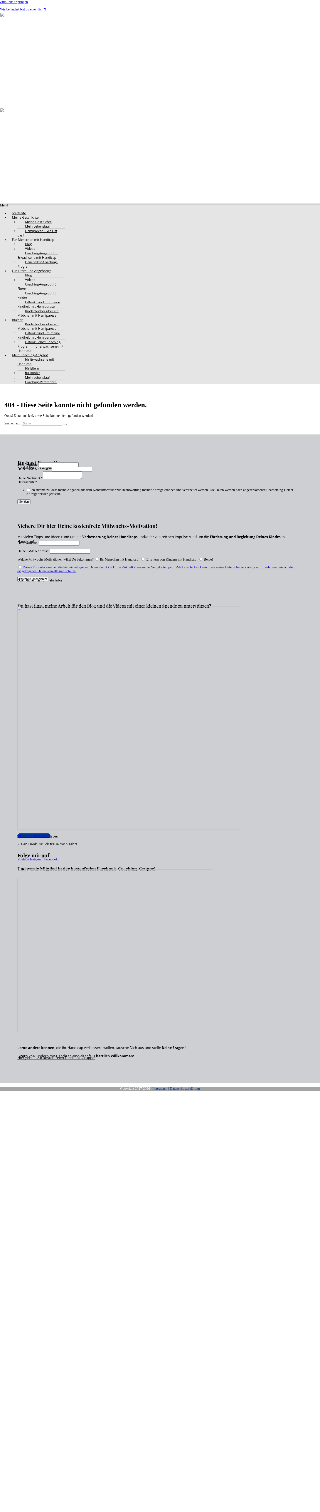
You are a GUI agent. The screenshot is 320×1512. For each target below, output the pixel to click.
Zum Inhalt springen (14, 2)
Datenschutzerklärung (185, 1088)
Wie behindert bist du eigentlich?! (23, 9)
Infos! (58, 580)
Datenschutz (27, 482)
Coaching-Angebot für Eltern (37, 286)
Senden (24, 501)
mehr (50, 580)
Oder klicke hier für (32, 580)
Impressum (159, 1088)
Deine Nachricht (30, 478)
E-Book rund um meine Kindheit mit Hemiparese (38, 304)
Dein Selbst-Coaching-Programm (37, 264)
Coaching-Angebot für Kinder (37, 295)
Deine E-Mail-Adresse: (34, 469)
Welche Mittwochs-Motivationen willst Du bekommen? (55, 559)
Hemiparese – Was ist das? (37, 233)
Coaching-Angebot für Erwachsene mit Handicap (37, 255)
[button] (164, 217)
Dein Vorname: (27, 464)
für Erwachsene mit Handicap (35, 361)
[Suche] (65, 424)
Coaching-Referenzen (41, 382)
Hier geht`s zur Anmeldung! (50, 1247)
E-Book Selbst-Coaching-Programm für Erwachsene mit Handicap (40, 346)
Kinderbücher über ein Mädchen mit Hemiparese (38, 313)
